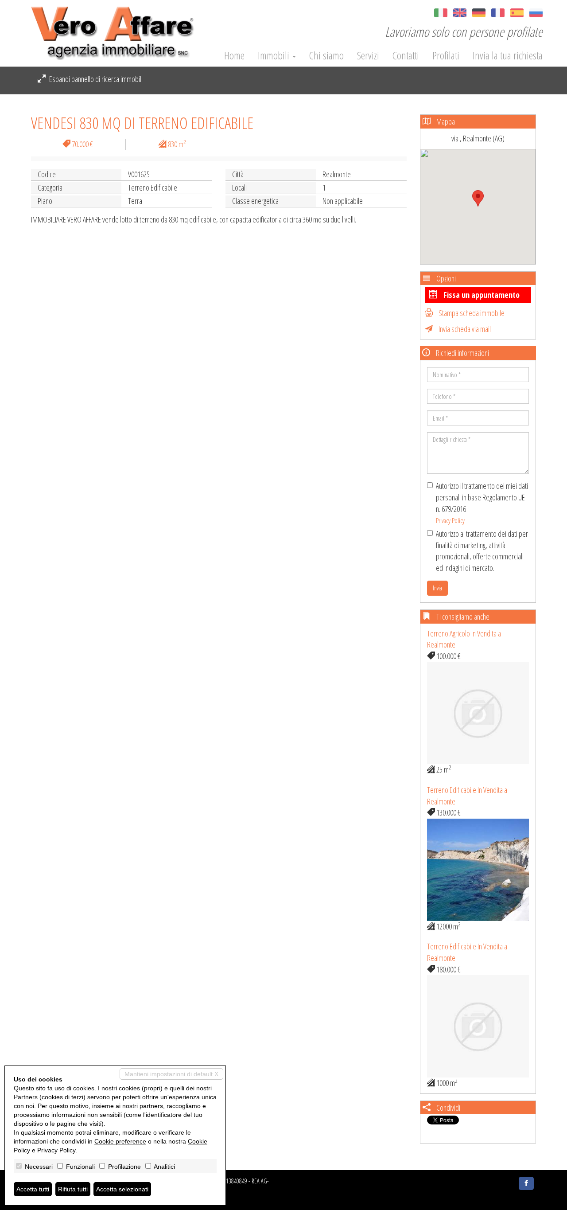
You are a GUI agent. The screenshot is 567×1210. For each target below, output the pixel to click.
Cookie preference (120, 1141)
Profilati (445, 55)
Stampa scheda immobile (471, 313)
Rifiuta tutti (73, 1189)
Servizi (368, 55)
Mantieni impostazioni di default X (171, 1073)
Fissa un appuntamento (481, 294)
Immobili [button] (274, 55)
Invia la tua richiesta (508, 55)
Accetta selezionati (122, 1189)
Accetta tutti (32, 1189)
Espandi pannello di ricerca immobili (95, 79)
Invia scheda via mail (464, 329)
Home (234, 55)
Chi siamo (326, 55)
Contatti (405, 55)
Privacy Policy (450, 520)
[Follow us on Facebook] (526, 1183)
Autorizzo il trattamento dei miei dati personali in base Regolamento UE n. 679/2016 (482, 502)
